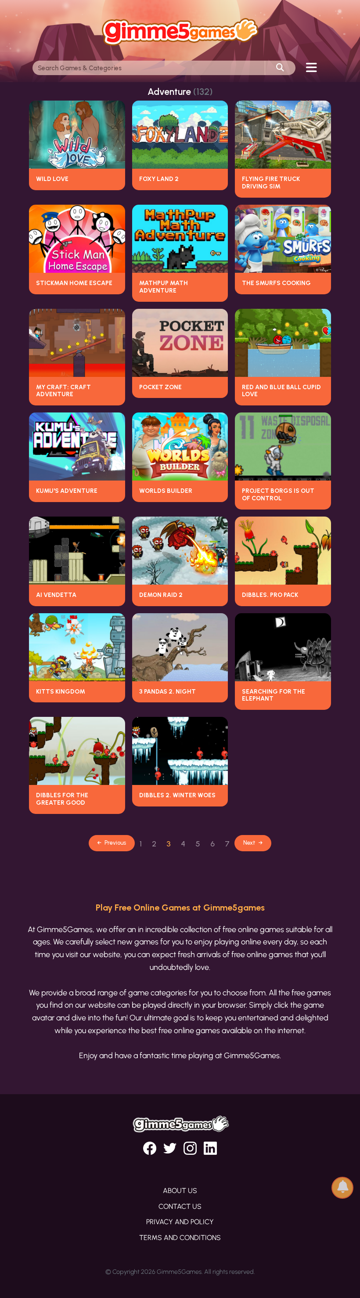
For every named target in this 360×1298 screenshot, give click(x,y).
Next (250, 842)
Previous (114, 842)
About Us (180, 1190)
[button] (342, 1184)
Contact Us (180, 1206)
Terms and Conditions (180, 1237)
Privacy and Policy (180, 1222)
